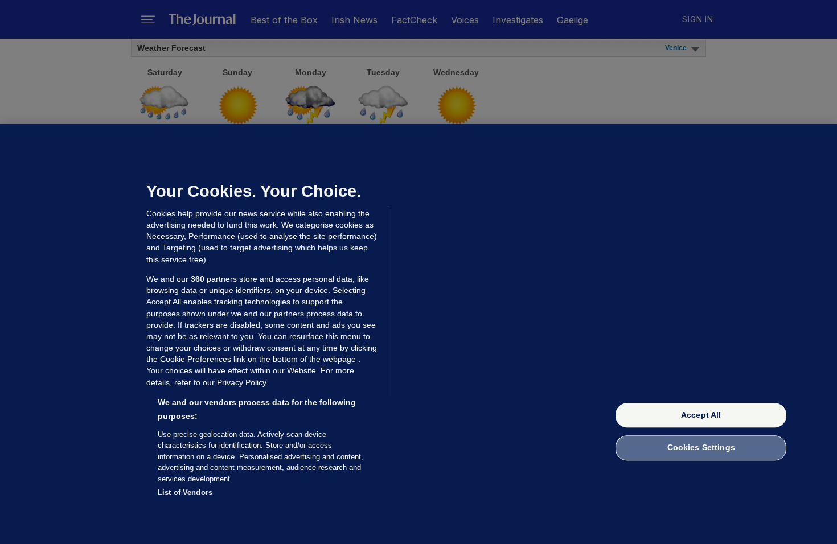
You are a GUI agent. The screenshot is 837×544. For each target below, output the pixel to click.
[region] (418, 334)
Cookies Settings (701, 447)
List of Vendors (185, 492)
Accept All (701, 414)
